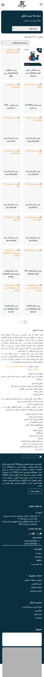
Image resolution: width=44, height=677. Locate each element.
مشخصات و (22, 368)
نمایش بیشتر (35, 491)
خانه (39, 20)
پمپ (34, 20)
